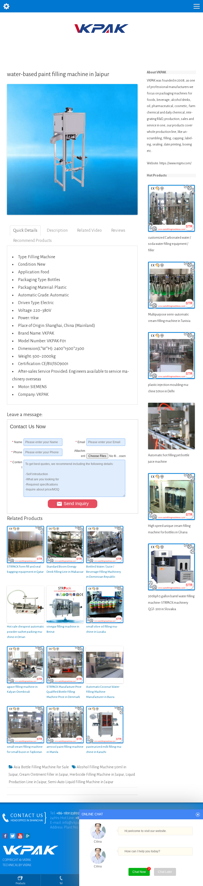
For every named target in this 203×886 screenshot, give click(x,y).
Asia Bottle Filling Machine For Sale (41, 767)
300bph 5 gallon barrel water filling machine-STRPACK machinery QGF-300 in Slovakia (171, 603)
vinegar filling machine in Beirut (63, 629)
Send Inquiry (76, 503)
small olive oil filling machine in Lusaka (102, 629)
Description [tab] (57, 230)
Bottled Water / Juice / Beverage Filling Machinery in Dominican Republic (103, 572)
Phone (16, 452)
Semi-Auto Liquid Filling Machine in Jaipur (80, 782)
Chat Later (165, 872)
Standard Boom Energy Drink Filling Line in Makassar (65, 569)
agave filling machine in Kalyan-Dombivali (22, 689)
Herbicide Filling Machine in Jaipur (97, 774)
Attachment (79, 452)
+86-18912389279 (69, 813)
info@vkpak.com (75, 823)
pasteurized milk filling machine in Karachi (104, 749)
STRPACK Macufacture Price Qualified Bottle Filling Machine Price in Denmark (64, 692)
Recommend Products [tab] (32, 240)
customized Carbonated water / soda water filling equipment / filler (169, 244)
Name (17, 442)
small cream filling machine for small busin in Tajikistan (25, 749)
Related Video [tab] (89, 230)
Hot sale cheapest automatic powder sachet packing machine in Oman (25, 632)
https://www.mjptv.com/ (175, 163)
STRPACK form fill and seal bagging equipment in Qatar (25, 569)
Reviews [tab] (118, 230)
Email (80, 442)
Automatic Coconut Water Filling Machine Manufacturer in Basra (102, 692)
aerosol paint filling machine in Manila (65, 749)
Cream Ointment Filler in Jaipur (43, 774)
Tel (61, 883)
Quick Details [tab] (25, 230)
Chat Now (139, 872)
